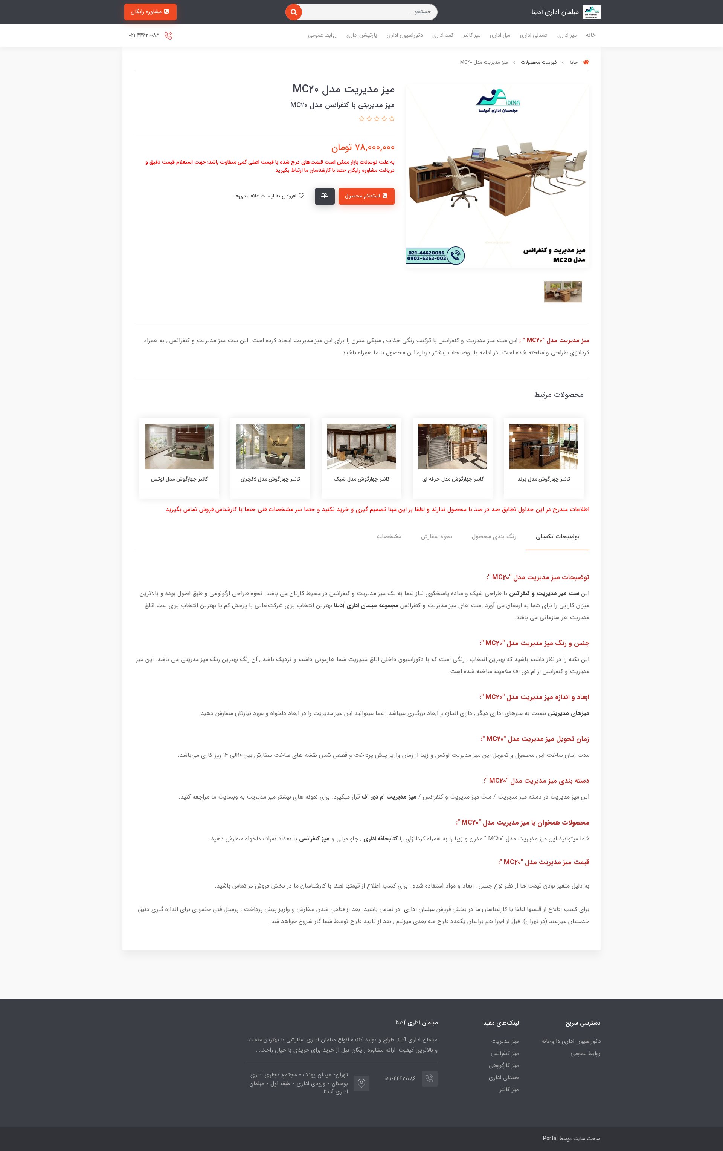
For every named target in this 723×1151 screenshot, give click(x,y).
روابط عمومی (322, 35)
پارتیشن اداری (361, 35)
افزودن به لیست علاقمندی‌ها (266, 196)
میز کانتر (471, 35)
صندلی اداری (534, 35)
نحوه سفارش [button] (436, 536)
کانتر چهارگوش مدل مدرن (179, 479)
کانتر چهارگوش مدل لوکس (270, 479)
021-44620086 (144, 35)
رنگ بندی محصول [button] (494, 536)
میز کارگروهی (504, 1065)
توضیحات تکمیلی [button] (558, 536)
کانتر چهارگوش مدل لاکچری (361, 479)
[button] (391, 119)
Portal (550, 1138)
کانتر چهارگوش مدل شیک (452, 479)
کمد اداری (442, 35)
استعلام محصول (363, 196)
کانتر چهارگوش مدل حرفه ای (544, 479)
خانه (591, 35)
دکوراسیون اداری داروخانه (571, 1041)
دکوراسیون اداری (405, 35)
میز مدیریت (505, 1041)
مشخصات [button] (389, 536)
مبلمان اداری (419, 909)
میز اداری (567, 35)
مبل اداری (500, 35)
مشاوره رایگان (147, 12)
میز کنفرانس (505, 1053)
